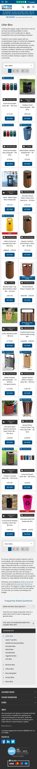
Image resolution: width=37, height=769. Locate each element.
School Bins (9, 677)
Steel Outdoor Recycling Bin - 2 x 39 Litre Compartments (10, 380)
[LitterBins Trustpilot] (25, 2)
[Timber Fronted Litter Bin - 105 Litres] (9, 458)
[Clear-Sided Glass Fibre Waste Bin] (9, 179)
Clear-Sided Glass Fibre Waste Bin (10, 198)
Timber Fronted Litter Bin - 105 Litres (9, 477)
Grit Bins (8, 659)
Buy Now (10, 118)
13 (22, 71)
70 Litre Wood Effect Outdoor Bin (27, 288)
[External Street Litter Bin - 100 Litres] (27, 458)
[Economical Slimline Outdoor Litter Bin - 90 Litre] (9, 502)
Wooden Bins (10, 646)
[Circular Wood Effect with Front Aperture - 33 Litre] (27, 179)
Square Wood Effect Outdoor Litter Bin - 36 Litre (27, 379)
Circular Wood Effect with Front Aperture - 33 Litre (27, 198)
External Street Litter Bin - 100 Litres (27, 475)
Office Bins (9, 669)
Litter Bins (9, 636)
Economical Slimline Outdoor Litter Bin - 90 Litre (9, 523)
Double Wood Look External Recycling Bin (27, 334)
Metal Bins (9, 649)
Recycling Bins (10, 673)
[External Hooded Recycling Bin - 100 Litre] (9, 134)
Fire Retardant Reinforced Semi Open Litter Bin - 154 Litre (9, 430)
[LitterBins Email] (7, 1)
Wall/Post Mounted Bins (14, 643)
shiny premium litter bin (22, 584)
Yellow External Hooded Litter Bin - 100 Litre (9, 243)
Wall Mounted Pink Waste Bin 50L (27, 520)
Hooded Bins (10, 653)
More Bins (9, 681)
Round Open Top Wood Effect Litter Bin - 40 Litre (10, 289)
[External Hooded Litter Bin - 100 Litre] (9, 87)
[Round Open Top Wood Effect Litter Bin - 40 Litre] (9, 270)
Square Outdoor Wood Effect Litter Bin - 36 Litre (27, 243)
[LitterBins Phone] (3, 2)
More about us (6, 726)
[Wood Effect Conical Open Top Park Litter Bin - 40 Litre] (27, 408)
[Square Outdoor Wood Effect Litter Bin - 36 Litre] (27, 224)
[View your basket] (33, 7)
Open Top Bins (11, 640)
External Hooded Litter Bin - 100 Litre (9, 104)
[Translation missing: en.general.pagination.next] (27, 71)
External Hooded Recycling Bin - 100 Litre (10, 152)
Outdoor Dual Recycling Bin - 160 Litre (27, 107)
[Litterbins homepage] (6, 9)
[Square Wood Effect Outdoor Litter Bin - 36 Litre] (27, 361)
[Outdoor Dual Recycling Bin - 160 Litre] (27, 87)
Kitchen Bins (10, 665)
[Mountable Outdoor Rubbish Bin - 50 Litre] (27, 134)
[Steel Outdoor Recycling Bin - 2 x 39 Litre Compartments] (9, 361)
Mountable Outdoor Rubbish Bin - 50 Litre (27, 152)
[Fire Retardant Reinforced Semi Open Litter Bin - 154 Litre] (9, 408)
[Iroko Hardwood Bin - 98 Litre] (9, 315)
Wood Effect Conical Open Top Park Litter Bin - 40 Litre (27, 428)
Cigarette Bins (10, 656)
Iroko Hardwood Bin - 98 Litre (9, 334)
